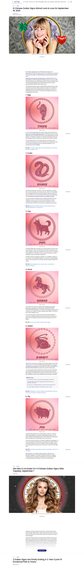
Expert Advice (63, 1)
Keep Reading (42, 550)
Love (24, 1)
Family (36, 1)
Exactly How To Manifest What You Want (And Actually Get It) (41, 384)
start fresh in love (47, 435)
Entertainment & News (42, 1)
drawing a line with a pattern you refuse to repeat (42, 196)
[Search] (68, 2)
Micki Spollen (15, 13)
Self (34, 1)
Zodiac (26, 1)
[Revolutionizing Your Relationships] (17, 2)
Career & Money (57, 1)
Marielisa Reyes (16, 564)
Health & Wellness (50, 1)
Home (14, 5)
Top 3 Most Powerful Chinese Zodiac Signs (40, 322)
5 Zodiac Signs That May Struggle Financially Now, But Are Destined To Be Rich (40, 382)
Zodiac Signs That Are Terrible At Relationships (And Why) (40, 379)
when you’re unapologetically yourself (35, 134)
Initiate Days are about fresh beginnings (35, 78)
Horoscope (31, 1)
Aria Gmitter (15, 473)
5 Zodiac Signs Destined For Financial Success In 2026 (39, 386)
